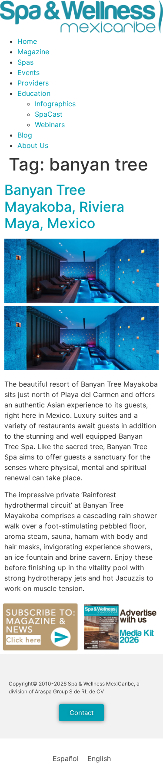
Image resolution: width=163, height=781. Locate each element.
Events (28, 72)
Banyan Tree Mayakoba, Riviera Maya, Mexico (64, 206)
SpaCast (49, 114)
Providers (33, 83)
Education (33, 93)
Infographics (55, 103)
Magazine (33, 51)
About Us (32, 145)
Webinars (50, 124)
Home (27, 41)
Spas (25, 62)
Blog (24, 135)
